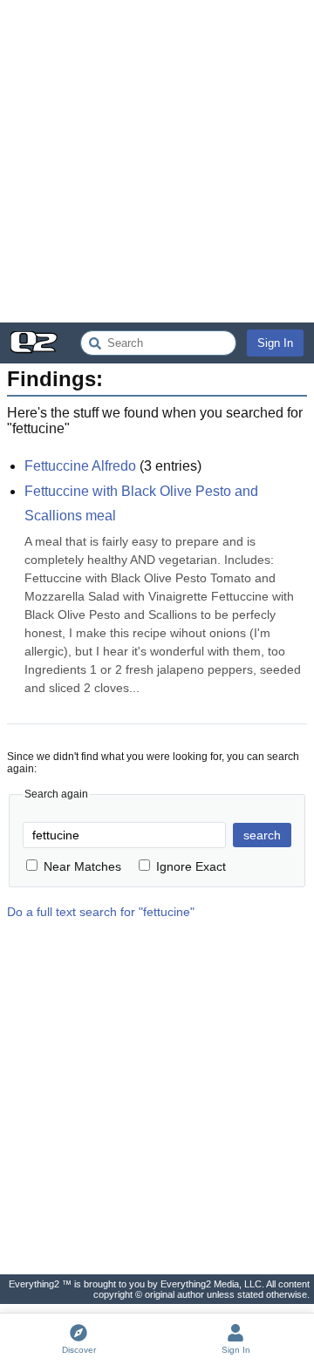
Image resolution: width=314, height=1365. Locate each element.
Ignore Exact (191, 866)
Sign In (275, 343)
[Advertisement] (157, 161)
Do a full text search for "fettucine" (101, 912)
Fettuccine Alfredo (80, 465)
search (262, 835)
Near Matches (82, 866)
